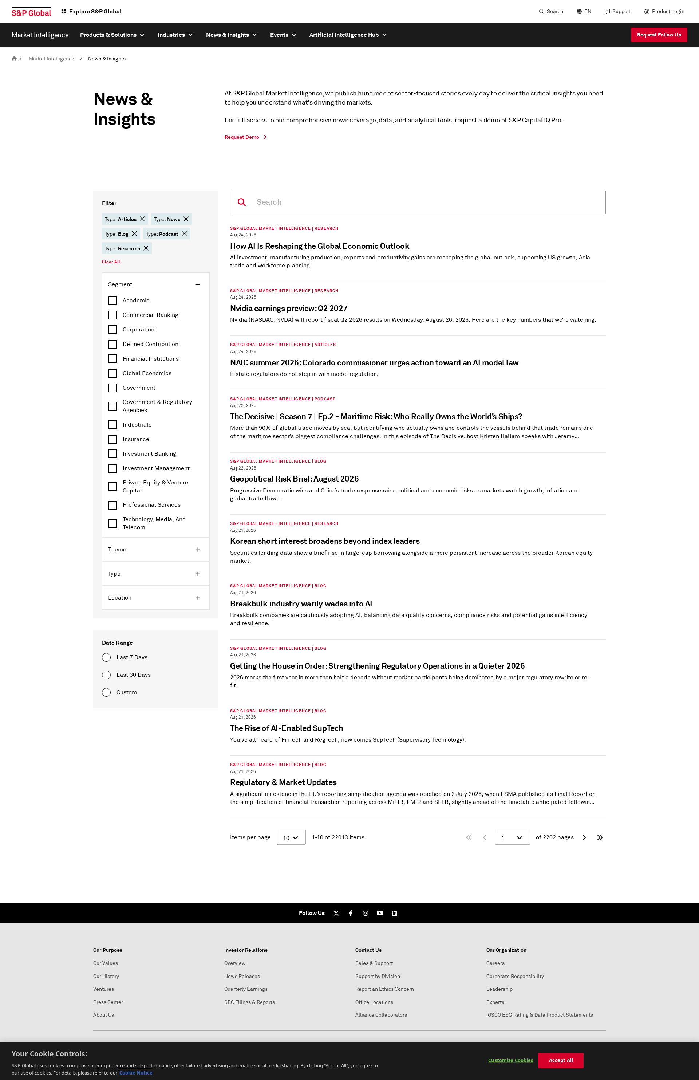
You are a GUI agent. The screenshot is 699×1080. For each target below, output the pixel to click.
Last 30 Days (133, 675)
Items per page (250, 837)
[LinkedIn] (394, 913)
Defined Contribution (150, 344)
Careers (495, 963)
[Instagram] (365, 913)
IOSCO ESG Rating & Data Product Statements (539, 1015)
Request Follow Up (659, 34)
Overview (235, 963)
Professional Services (152, 504)
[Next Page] (584, 837)
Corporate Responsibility (515, 976)
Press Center (108, 1002)
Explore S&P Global (95, 11)
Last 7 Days (131, 657)
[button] (142, 219)
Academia (136, 300)
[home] (14, 59)
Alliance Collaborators (381, 1015)
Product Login (668, 11)
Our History (106, 976)
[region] (349, 1061)
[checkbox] (156, 300)
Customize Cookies (510, 1060)
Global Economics (147, 373)
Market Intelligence (51, 59)
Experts (495, 1002)
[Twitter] (336, 913)
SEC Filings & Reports (249, 1002)
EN (587, 11)
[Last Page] (600, 837)
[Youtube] (380, 913)
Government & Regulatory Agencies (157, 406)
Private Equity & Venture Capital (155, 486)
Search (555, 11)
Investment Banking (149, 453)
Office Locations (374, 1002)
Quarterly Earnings (246, 989)
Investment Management (156, 468)
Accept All (561, 1060)
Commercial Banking (150, 315)
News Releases (242, 976)
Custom (126, 692)
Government (139, 388)
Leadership (499, 989)
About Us (103, 1015)
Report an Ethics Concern (384, 989)
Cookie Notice (136, 1072)
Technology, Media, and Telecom (154, 523)
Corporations (140, 329)
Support (621, 11)
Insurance (136, 439)
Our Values (105, 963)
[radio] (106, 657)
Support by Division (377, 976)
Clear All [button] (111, 262)
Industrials (137, 424)
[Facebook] (351, 913)
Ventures (103, 989)
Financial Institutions (151, 358)
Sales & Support (374, 963)
